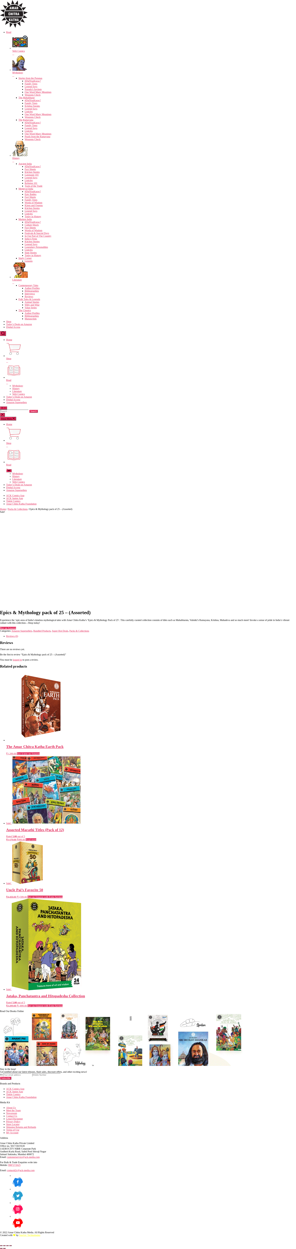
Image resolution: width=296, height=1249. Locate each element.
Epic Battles (30, 194)
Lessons (29, 261)
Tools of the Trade (33, 186)
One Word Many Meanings (38, 92)
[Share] (7, 1245)
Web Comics (18, 394)
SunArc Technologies (29, 1235)
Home (9, 339)
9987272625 (14, 1165)
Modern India (25, 219)
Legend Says (31, 86)
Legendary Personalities (36, 247)
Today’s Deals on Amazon (19, 324)
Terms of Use (12, 1130)
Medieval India (25, 188)
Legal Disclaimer (14, 1118)
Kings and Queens (34, 205)
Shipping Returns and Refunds (21, 1127)
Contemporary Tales (28, 285)
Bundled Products (42, 631)
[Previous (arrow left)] (1, 1248)
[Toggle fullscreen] (4, 1245)
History (16, 388)
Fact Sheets (30, 169)
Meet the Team (13, 1110)
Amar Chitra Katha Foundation (21, 504)
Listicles (29, 111)
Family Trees (31, 83)
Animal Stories (32, 302)
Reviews (29, 296)
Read (8, 32)
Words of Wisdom (33, 202)
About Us (11, 1107)
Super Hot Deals (60, 631)
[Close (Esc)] (10, 1245)
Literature (17, 391)
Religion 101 (31, 183)
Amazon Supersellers (16, 402)
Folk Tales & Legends (29, 299)
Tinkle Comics (13, 501)
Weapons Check (33, 95)
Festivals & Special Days (37, 233)
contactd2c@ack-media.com (21, 1170)
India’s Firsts (31, 238)
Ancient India (25, 163)
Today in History (33, 216)
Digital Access (13, 327)
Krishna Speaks (32, 106)
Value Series (31, 307)
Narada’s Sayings (33, 89)
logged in (17, 659)
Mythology (17, 385)
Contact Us (11, 1116)
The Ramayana (25, 120)
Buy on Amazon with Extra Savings (45, 897)
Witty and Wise (32, 305)
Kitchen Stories (32, 172)
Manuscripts (31, 318)
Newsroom (11, 1113)
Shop (8, 321)
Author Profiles (32, 288)
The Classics (24, 310)
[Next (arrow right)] (4, 1248)
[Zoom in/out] (1, 1245)
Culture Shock (32, 225)
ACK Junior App (14, 498)
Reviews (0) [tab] (12, 636)
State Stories (31, 252)
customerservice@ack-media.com (23, 1157)
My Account (12, 1132)
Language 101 (32, 175)
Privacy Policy (13, 1121)
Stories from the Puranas (30, 78)
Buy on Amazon (8, 628)
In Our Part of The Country (38, 236)
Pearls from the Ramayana (37, 136)
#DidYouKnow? (33, 81)
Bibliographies (32, 291)
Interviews (30, 293)
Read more (31, 839)
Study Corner (25, 258)
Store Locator (12, 1124)
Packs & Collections (18, 509)
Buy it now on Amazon (28, 753)
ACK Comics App (15, 495)
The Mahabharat (26, 97)
